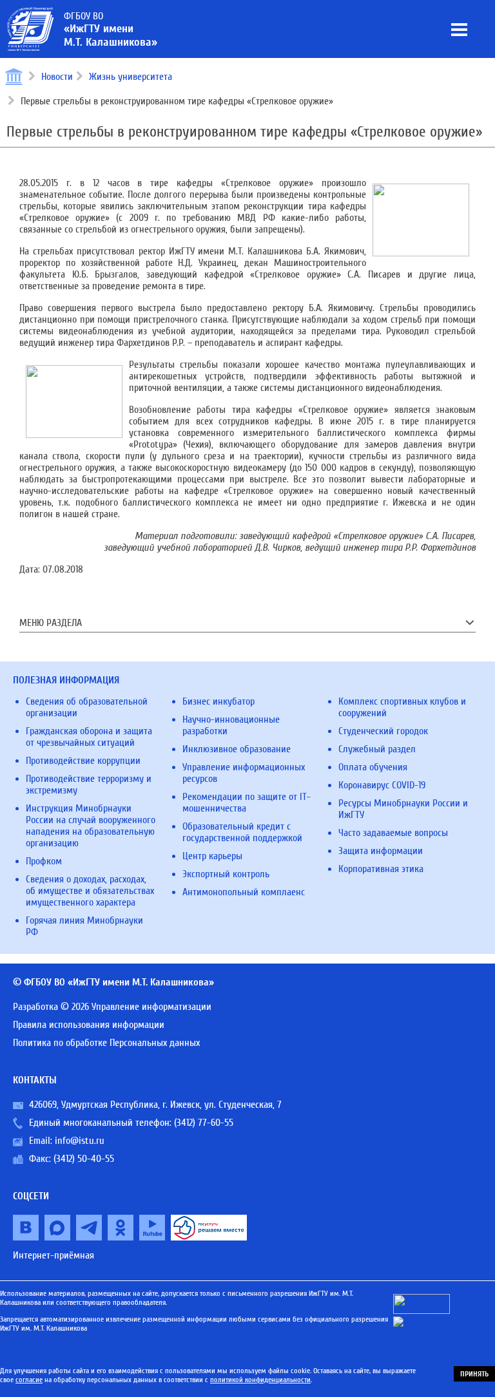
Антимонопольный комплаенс (243, 892)
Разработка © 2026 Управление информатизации (112, 1006)
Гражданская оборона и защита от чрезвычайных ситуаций (89, 736)
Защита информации (380, 851)
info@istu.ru (79, 1140)
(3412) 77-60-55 (203, 1122)
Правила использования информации (88, 1025)
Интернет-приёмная (53, 1255)
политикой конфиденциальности (260, 1379)
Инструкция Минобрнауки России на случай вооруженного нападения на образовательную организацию (90, 826)
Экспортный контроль (225, 874)
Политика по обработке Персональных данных (106, 1043)
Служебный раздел (377, 749)
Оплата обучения (372, 767)
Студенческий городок (383, 731)
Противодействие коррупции (83, 760)
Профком (44, 861)
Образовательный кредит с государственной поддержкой (242, 832)
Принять (474, 1373)
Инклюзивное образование (236, 749)
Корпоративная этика (380, 869)
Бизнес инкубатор (218, 701)
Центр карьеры (212, 856)
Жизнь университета (130, 76)
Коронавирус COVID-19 (381, 785)
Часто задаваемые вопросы (393, 833)
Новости (57, 76)
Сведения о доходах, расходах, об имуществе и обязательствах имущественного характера (90, 890)
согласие (29, 1379)
